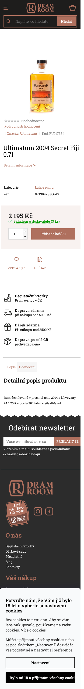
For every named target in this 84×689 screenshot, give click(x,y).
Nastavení (40, 662)
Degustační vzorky (20, 546)
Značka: (22, 133)
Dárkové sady (16, 551)
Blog (9, 561)
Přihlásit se (67, 441)
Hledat (66, 21)
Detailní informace (18, 165)
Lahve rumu (44, 187)
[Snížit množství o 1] (25, 236)
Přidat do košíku (53, 234)
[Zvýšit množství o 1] (25, 231)
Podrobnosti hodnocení (22, 126)
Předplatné (14, 556)
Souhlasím (40, 677)
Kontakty (13, 567)
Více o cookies (33, 629)
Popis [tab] (11, 367)
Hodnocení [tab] (27, 367)
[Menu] (6, 8)
